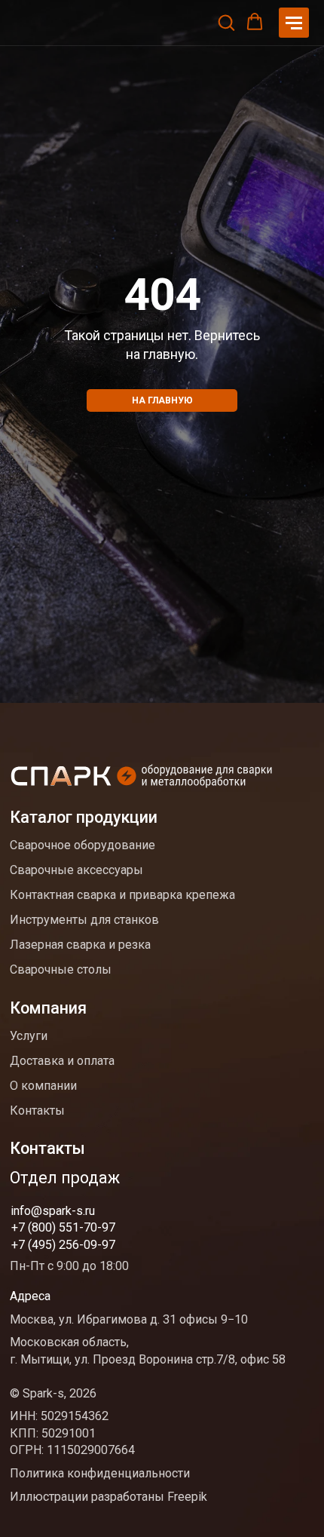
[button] (226, 22)
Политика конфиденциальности (100, 1473)
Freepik (187, 1496)
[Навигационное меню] (294, 23)
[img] (142, 778)
